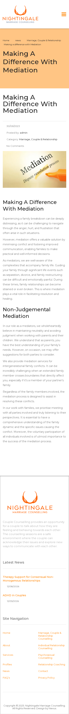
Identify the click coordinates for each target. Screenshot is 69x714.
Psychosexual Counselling (46, 656)
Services (8, 654)
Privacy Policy (46, 677)
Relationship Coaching (51, 664)
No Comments (15, 145)
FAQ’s (6, 677)
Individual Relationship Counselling (51, 647)
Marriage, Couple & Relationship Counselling (49, 635)
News (6, 671)
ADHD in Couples (14, 595)
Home (6, 40)
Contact (43, 671)
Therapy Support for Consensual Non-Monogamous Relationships (28, 578)
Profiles (7, 664)
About (6, 645)
